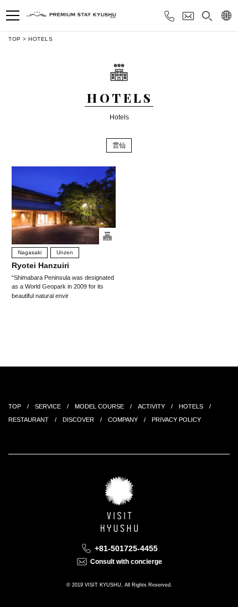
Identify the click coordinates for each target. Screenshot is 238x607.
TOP (14, 39)
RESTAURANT (28, 419)
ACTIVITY (151, 406)
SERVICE (48, 406)
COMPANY (123, 419)
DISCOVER (78, 419)
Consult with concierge (126, 562)
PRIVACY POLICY (176, 419)
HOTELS (40, 39)
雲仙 (119, 145)
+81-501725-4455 (126, 548)
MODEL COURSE (99, 406)
